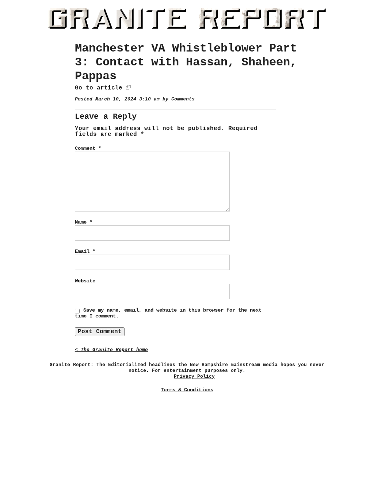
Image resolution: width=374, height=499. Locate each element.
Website (85, 281)
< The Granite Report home (111, 350)
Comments (183, 99)
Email (85, 251)
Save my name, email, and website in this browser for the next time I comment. (168, 313)
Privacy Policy (194, 376)
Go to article (98, 88)
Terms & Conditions (187, 390)
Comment (88, 148)
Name (83, 222)
